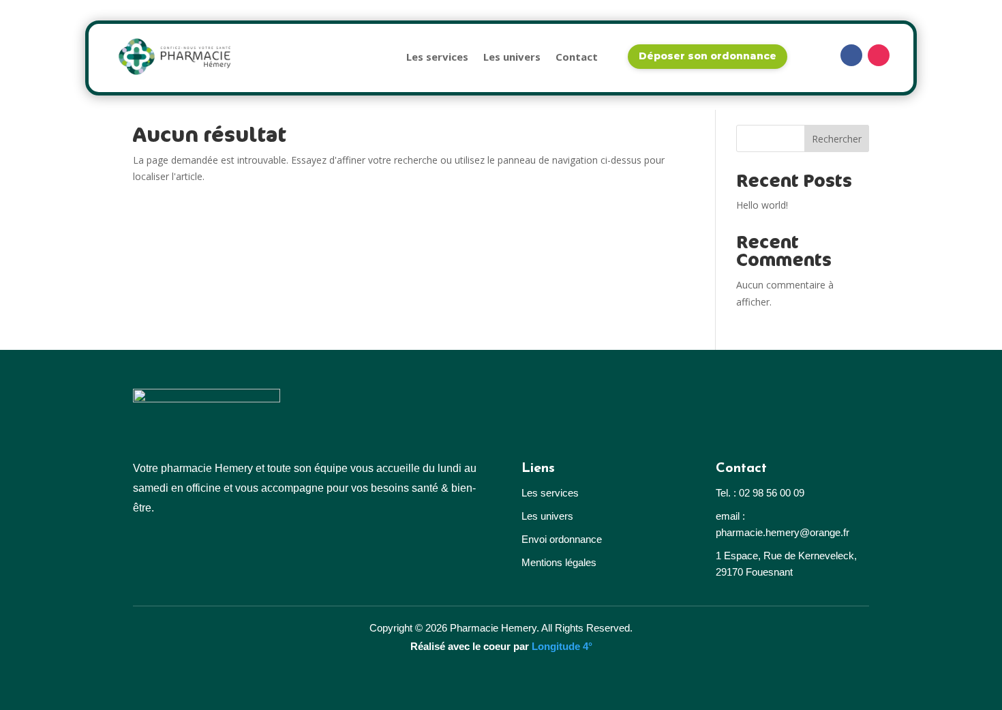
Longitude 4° (562, 646)
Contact (577, 56)
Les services (437, 56)
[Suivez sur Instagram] (879, 55)
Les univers (512, 56)
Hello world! (762, 204)
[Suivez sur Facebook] (851, 55)
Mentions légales (558, 562)
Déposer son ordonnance (707, 56)
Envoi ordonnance (561, 539)
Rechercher (837, 138)
